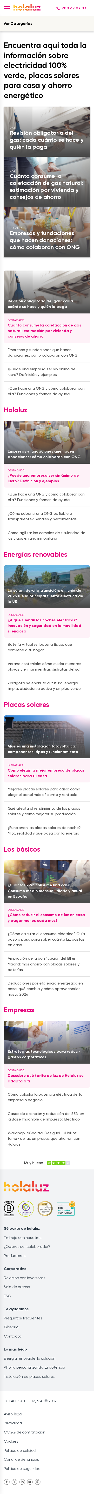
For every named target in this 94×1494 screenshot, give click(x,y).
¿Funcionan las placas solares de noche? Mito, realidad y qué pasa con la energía (44, 830)
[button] (7, 8)
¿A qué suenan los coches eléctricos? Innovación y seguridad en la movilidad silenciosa (44, 625)
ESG (7, 1296)
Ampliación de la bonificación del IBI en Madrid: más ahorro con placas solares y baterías (44, 964)
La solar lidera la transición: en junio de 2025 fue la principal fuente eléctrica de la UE (45, 596)
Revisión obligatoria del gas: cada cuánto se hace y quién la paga (40, 304)
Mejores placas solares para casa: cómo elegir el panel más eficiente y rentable (44, 792)
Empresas (19, 1010)
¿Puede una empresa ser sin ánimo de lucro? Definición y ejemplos (43, 478)
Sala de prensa (17, 1286)
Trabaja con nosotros (22, 1237)
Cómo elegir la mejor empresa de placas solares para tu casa (46, 773)
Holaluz (15, 410)
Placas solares (26, 705)
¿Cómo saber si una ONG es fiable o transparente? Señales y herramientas (42, 516)
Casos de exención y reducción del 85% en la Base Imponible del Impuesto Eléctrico (46, 1116)
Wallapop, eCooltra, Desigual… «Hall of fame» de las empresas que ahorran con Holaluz (44, 1138)
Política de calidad (20, 1450)
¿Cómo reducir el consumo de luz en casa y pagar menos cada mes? (46, 917)
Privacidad (13, 1423)
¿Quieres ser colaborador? (27, 1246)
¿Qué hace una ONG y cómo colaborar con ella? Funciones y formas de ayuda (46, 497)
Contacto (12, 1336)
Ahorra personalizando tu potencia (34, 1367)
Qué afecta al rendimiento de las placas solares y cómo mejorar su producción (44, 811)
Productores (15, 1255)
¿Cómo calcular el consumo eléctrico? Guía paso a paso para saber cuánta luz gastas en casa (46, 939)
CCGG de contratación (24, 1432)
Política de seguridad (22, 1468)
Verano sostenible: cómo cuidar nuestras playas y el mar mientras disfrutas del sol (44, 666)
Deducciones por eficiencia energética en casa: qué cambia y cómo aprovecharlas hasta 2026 (45, 989)
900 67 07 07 (73, 8)
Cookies (11, 1441)
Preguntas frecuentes (23, 1318)
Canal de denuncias (21, 1459)
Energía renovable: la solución (29, 1358)
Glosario (11, 1327)
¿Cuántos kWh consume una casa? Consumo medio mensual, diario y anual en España (45, 890)
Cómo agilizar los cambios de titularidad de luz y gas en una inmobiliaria (46, 535)
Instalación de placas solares (29, 1376)
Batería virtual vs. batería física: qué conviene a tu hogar (40, 647)
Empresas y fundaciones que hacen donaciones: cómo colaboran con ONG (44, 454)
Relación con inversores (24, 1278)
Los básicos (22, 849)
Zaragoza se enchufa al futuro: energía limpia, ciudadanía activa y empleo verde (44, 686)
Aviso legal (13, 1414)
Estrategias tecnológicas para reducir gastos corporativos (44, 1054)
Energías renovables (35, 554)
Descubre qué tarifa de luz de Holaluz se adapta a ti (46, 1078)
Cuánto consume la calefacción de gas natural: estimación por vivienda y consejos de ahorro (44, 331)
